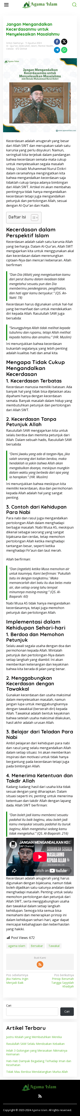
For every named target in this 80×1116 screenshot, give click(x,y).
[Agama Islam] (40, 4)
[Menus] (6, 4)
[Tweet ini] (64, 42)
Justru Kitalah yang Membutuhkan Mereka (34, 1037)
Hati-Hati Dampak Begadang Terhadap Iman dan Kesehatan (38, 1063)
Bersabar (37, 946)
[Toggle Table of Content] (32, 217)
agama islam (16, 946)
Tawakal (53, 946)
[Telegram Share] (57, 50)
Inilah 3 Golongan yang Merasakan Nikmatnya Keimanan (36, 1052)
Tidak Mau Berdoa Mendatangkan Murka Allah (37, 1072)
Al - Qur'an (12, 45)
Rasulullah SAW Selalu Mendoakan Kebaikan (35, 1044)
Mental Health (45, 45)
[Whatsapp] (64, 50)
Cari (8, 1005)
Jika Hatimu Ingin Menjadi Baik (17, 978)
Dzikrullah (24, 45)
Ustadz (10, 48)
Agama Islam (39, 1110)
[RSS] (40, 964)
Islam (34, 45)
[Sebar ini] (57, 42)
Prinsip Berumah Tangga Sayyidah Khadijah (62, 980)
